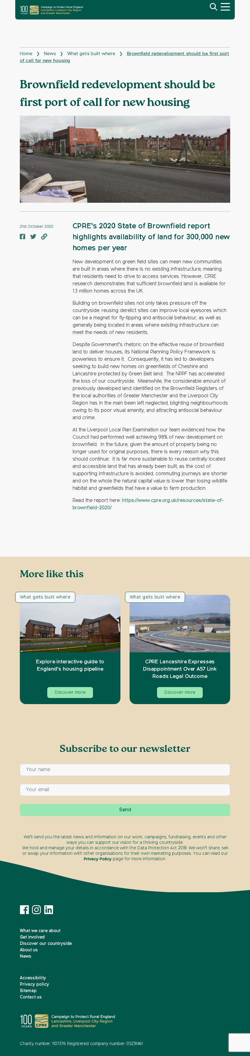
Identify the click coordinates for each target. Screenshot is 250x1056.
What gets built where (91, 53)
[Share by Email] (44, 237)
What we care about (40, 931)
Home (26, 53)
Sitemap (28, 991)
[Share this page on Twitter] (33, 237)
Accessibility (33, 978)
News (50, 53)
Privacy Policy (98, 859)
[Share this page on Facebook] (22, 237)
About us (29, 950)
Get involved (32, 937)
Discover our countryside (46, 944)
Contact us (31, 997)
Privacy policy (34, 984)
